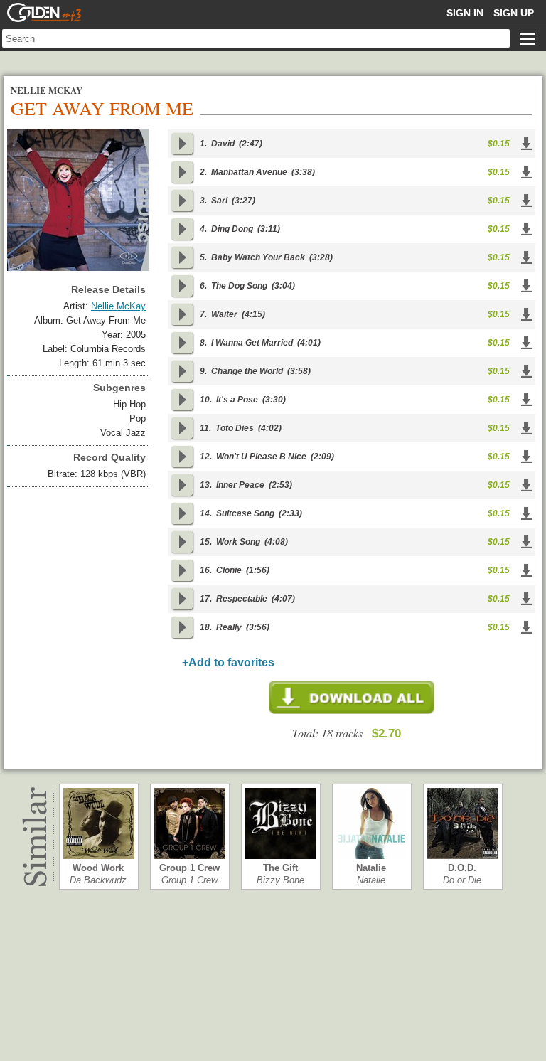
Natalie (371, 868)
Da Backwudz (98, 880)
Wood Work (98, 868)
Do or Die (462, 880)
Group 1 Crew (189, 868)
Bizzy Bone (280, 880)
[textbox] (256, 38)
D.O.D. (462, 868)
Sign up (513, 12)
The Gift (280, 868)
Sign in (464, 12)
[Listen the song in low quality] (182, 143)
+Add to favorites (228, 662)
